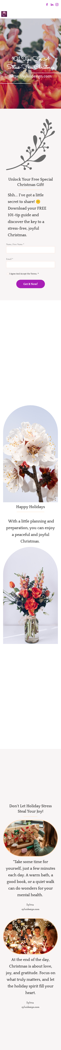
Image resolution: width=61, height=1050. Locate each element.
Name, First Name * (15, 244)
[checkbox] (8, 274)
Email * (9, 259)
